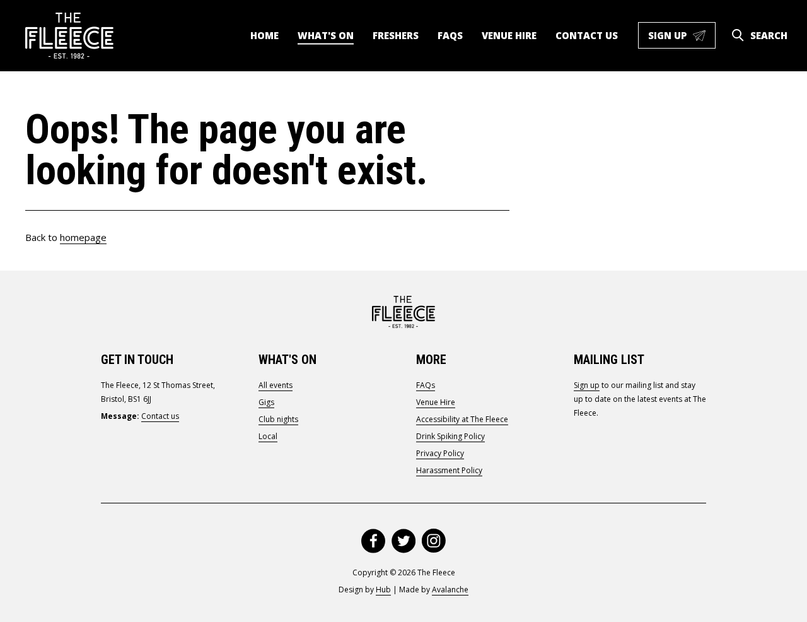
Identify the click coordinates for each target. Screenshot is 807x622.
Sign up (682, 38)
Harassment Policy (449, 470)
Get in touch (137, 359)
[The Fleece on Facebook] (373, 541)
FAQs (450, 35)
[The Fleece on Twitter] (403, 541)
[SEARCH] (737, 35)
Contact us (586, 35)
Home (264, 35)
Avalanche (450, 589)
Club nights (278, 419)
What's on (326, 35)
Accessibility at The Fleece (462, 419)
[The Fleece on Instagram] (434, 541)
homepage (83, 237)
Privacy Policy (440, 453)
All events (275, 385)
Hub (383, 589)
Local (267, 436)
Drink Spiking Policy (450, 436)
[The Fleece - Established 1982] (69, 36)
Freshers (396, 35)
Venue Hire (509, 35)
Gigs (266, 402)
